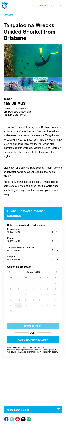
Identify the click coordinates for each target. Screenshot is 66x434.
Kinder (13, 239)
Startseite (8, 14)
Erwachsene (13, 230)
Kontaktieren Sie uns (18, 409)
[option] (11, 84)
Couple (13, 258)
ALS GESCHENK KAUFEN (33, 339)
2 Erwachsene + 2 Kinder (20, 248)
